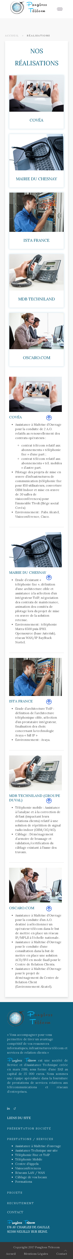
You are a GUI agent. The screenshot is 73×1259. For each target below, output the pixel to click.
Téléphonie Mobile (28, 1159)
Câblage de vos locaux (31, 1177)
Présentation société (29, 1128)
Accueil (12, 35)
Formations (23, 1182)
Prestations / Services (30, 1139)
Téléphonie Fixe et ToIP (32, 1155)
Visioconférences (28, 1168)
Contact (15, 1212)
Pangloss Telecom (47, 1247)
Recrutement (20, 1203)
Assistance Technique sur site (36, 1150)
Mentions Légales (36, 1254)
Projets (15, 1192)
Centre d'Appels (27, 1164)
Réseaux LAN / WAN (30, 1173)
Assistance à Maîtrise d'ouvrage (38, 1146)
